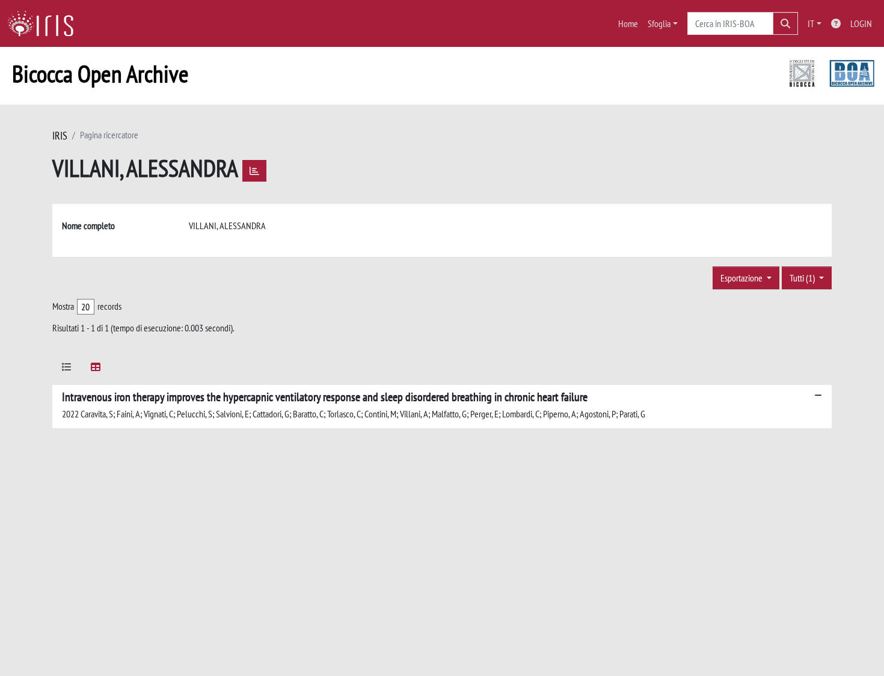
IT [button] (811, 23)
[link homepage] (45, 23)
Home (628, 23)
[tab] (66, 369)
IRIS (59, 136)
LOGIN (861, 23)
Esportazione (742, 278)
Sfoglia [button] (659, 23)
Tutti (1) (803, 278)
